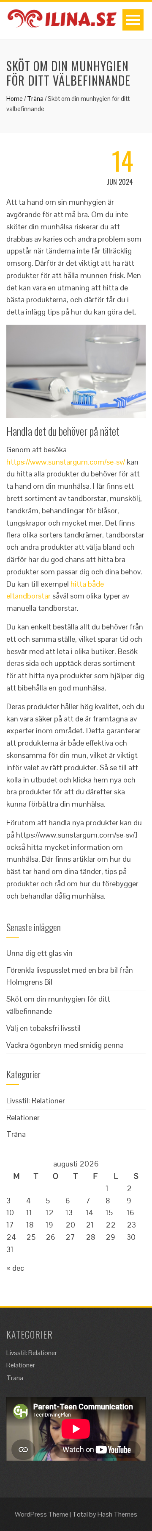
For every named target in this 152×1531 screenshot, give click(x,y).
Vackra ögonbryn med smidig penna (65, 1045)
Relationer (23, 1117)
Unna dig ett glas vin (39, 953)
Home (14, 99)
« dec (15, 1268)
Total (80, 1514)
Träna (35, 99)
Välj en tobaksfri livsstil (43, 1028)
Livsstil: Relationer (35, 1100)
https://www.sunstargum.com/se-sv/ (65, 462)
